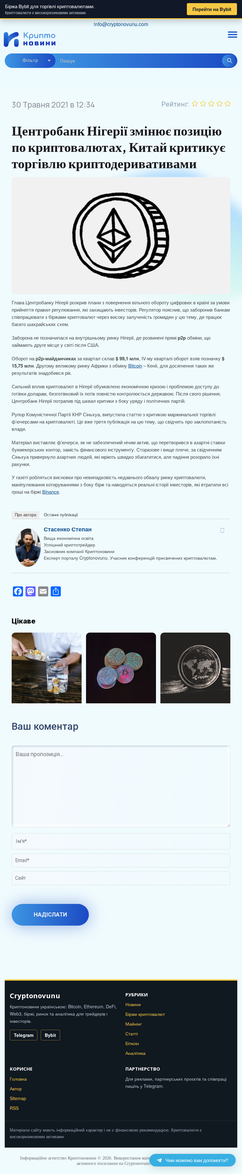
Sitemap (18, 1098)
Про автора (25, 514)
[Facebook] (222, 530)
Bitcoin (135, 365)
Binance (50, 491)
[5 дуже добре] (228, 103)
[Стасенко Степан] (28, 532)
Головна (18, 1079)
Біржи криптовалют (145, 1014)
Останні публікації (61, 514)
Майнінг (133, 1024)
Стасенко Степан (68, 529)
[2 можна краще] (203, 103)
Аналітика (135, 1053)
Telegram (23, 1035)
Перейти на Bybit (212, 9)
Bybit (50, 1035)
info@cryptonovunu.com (121, 24)
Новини (133, 1004)
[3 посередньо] (211, 103)
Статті (131, 1033)
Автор (16, 1088)
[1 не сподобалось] (195, 103)
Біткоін (132, 1043)
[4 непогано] (219, 103)
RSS (14, 1108)
